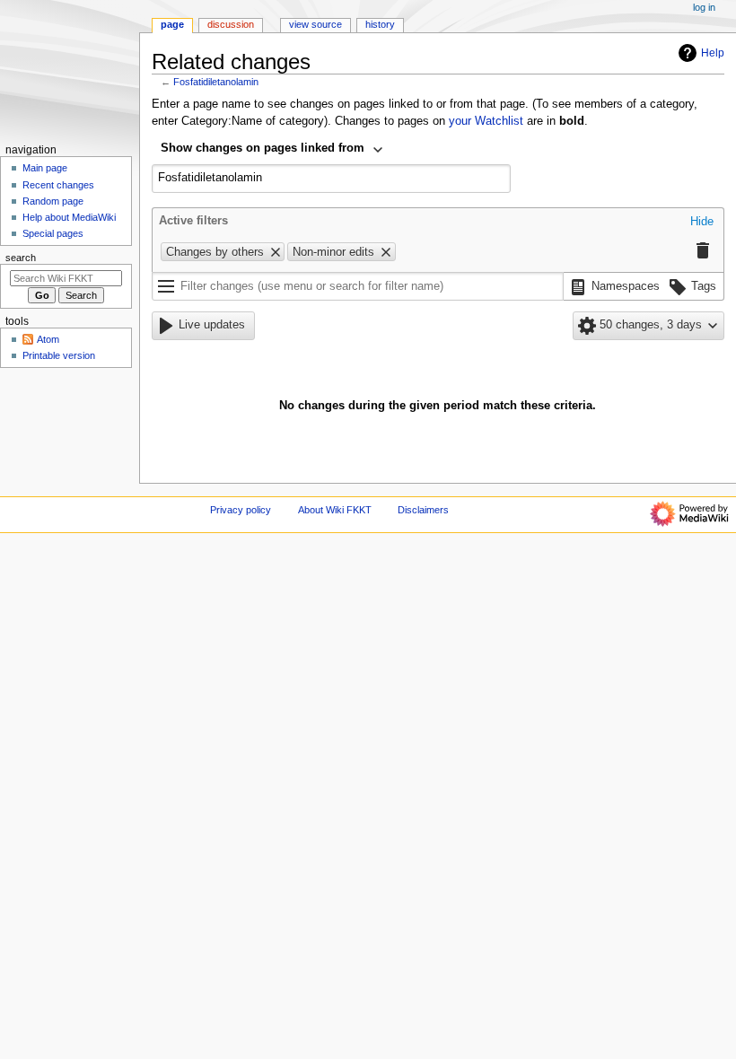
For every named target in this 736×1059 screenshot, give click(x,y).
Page (172, 24)
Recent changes (58, 184)
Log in (704, 7)
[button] (702, 222)
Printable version (58, 355)
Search (20, 257)
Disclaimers (423, 509)
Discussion (230, 24)
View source (315, 24)
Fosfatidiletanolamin (215, 81)
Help (712, 53)
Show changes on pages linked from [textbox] (262, 148)
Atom (48, 339)
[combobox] (272, 150)
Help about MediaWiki (69, 217)
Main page (44, 167)
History (380, 24)
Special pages (52, 233)
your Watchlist (486, 121)
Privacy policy (240, 509)
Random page (52, 201)
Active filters (193, 220)
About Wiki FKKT (335, 509)
